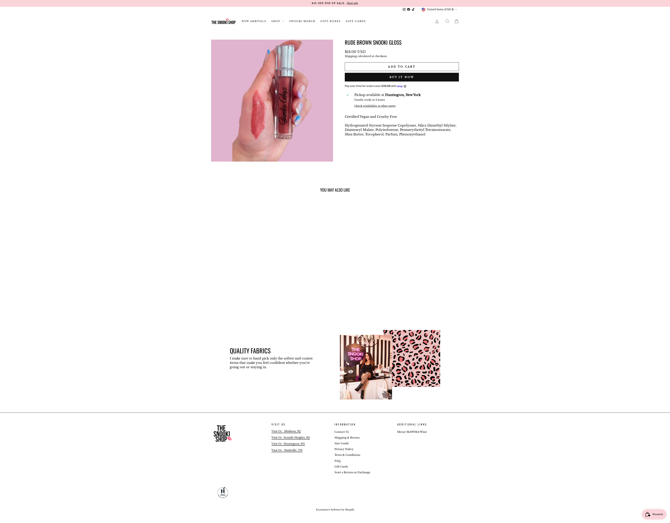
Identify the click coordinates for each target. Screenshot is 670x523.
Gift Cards (356, 21)
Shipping (351, 56)
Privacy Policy (343, 449)
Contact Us (341, 431)
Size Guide (341, 443)
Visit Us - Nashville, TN (287, 450)
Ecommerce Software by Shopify (335, 509)
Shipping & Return (347, 437)
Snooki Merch (302, 21)
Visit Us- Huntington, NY (288, 443)
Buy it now (402, 77)
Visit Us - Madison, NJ (286, 431)
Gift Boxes (331, 21)
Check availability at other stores (375, 105)
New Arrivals (254, 21)
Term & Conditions (347, 455)
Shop (276, 21)
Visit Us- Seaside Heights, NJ (290, 437)
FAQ (337, 460)
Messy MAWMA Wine (412, 431)
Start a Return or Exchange (352, 472)
